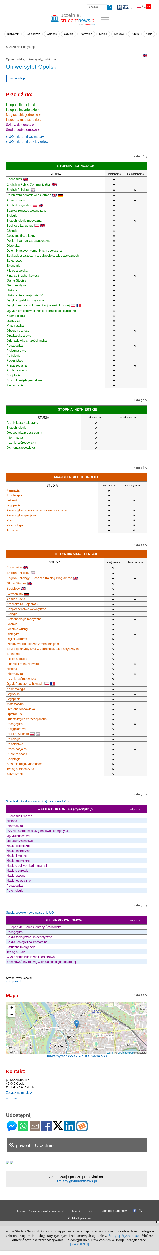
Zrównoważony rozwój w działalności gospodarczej (41, 962)
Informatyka (15, 437)
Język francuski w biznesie (25, 683)
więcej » (135, 809)
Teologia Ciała (16, 952)
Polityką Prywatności (124, 1235)
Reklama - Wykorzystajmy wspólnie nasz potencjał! (41, 1211)
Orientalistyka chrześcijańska (27, 340)
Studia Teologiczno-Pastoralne (27, 942)
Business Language (20, 225)
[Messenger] (12, 1129)
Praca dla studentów (113, 1211)
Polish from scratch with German (29, 195)
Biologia (12, 215)
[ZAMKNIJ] (79, 1244)
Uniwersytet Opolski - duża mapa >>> (76, 1056)
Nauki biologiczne (18, 845)
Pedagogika (15, 345)
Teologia (12, 530)
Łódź (149, 33)
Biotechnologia (16, 427)
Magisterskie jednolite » (23, 115)
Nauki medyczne (18, 860)
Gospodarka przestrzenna (24, 432)
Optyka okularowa (19, 335)
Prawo (11, 520)
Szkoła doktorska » (20, 124)
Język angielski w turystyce (25, 300)
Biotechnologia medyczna (24, 220)
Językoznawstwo (18, 835)
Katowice (86, 33)
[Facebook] (46, 1129)
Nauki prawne (16, 875)
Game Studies (16, 280)
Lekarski (12, 500)
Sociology (13, 588)
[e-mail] (35, 1129)
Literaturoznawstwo (20, 840)
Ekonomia (13, 265)
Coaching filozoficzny (21, 235)
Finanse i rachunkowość (23, 275)
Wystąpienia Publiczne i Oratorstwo (31, 957)
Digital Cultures (17, 639)
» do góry (140, 156)
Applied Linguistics (19, 205)
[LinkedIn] (69, 1129)
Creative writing (17, 629)
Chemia (12, 230)
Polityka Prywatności (79, 1218)
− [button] (11, 1014)
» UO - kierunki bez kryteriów (27, 141)
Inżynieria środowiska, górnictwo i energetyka (37, 831)
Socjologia (13, 375)
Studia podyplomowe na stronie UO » (31, 912)
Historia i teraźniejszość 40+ (26, 295)
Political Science (18, 734)
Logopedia (13, 505)
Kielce (103, 33)
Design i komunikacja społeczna (28, 240)
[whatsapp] (23, 1129)
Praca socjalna (17, 365)
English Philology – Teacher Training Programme (39, 578)
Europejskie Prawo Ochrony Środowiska (34, 927)
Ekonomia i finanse (19, 816)
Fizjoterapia (14, 495)
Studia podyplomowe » (23, 129)
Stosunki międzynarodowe (24, 380)
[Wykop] (82, 1129)
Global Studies (16, 583)
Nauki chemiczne (18, 850)
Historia (12, 290)
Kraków (119, 33)
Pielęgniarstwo (16, 350)
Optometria (14, 714)
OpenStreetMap (126, 1052)
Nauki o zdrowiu (17, 870)
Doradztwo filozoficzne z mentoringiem (33, 644)
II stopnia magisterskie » (23, 119)
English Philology (18, 189)
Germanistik (15, 594)
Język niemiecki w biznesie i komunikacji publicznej (41, 310)
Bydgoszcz (33, 33)
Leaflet (110, 1052)
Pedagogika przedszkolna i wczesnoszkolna (37, 510)
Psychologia (15, 525)
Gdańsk (52, 33)
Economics (14, 179)
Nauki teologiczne (19, 880)
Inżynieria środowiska (21, 442)
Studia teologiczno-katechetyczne (29, 937)
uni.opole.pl (17, 78)
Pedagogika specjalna (21, 515)
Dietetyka (13, 245)
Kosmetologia (16, 315)
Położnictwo (15, 360)
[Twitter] (58, 1128)
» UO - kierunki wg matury (25, 136)
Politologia (13, 355)
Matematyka (15, 325)
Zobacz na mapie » (19, 1092)
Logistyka (13, 320)
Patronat (90, 1211)
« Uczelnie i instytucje (20, 47)
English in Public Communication (29, 184)
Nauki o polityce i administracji (27, 865)
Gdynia (68, 33)
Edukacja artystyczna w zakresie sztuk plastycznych (43, 255)
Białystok (13, 33)
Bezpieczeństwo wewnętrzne (26, 210)
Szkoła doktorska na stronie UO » (37, 801)
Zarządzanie (15, 385)
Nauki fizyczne (17, 855)
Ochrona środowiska (21, 447)
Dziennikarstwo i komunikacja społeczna (34, 250)
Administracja (16, 200)
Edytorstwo (14, 260)
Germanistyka (16, 285)
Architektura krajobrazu (22, 422)
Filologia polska (17, 270)
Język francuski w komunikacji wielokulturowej (38, 305)
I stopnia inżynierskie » (23, 110)
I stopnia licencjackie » (22, 105)
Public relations (17, 370)
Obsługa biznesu (18, 330)
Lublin (135, 33)
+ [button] (11, 1007)
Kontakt (76, 1211)
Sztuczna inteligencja (21, 947)
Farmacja (13, 490)
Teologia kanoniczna (20, 769)
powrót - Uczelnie (31, 1143)
